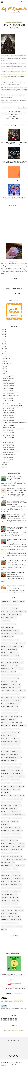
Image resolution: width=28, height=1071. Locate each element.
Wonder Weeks (15, 919)
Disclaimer (3, 1065)
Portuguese (14, 834)
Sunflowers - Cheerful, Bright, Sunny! (11, 450)
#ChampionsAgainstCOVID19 (8, 605)
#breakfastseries (5, 633)
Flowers (11, 719)
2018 (3, 343)
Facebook (14, 710)
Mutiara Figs (4, 805)
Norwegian (4, 811)
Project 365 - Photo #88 (8, 383)
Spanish (15, 872)
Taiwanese (14, 891)
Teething (3, 894)
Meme (20, 786)
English (3, 706)
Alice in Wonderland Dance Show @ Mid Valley (14, 407)
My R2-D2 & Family (7, 387)
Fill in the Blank (5, 716)
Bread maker (4, 662)
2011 (3, 355)
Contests (14, 687)
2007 (3, 467)
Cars (2, 671)
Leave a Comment (6, 107)
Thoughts (4, 900)
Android (3, 643)
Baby (20, 643)
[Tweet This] (20, 107)
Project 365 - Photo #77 (8, 415)
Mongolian (4, 799)
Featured (12, 713)
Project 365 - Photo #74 (8, 425)
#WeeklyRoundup (6, 627)
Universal (4, 907)
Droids (3, 697)
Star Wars (4, 875)
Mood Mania (15, 799)
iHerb (2, 929)
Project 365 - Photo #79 (8, 410)
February (5, 461)
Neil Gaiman (15, 805)
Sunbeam (3, 881)
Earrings (20, 697)
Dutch (11, 697)
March (5, 373)
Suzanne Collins (5, 888)
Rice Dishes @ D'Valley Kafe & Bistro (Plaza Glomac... (15, 422)
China (2, 678)
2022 (3, 336)
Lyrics (11, 776)
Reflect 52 (4, 849)
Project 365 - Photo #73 (8, 430)
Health (16, 741)
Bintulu (3, 652)
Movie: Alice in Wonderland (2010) (11, 382)
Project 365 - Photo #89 (8, 378)
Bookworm (4, 659)
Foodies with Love (6, 722)
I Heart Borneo (14, 751)
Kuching (3, 770)
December (6, 358)
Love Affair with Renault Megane (10, 392)
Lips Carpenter (16, 773)
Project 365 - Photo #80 (8, 408)
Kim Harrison (4, 767)
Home (14, 744)
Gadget (21, 725)
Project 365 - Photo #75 (8, 420)
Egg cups (3, 703)
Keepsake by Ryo (5, 764)
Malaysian (4, 783)
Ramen (19, 843)
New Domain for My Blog (8, 376)
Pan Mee (3, 821)
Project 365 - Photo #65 (8, 445)
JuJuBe (12, 760)
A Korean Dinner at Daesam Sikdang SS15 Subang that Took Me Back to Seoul (17, 502)
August (5, 365)
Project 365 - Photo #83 (8, 397)
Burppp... (12, 665)
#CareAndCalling (17, 601)
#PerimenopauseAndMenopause (9, 614)
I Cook (3, 751)
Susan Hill (4, 884)
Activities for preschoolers (8, 640)
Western (3, 919)
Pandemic (3, 824)
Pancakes (12, 821)
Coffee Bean (4, 684)
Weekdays (3, 916)
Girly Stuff (4, 732)
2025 (3, 331)
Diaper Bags (4, 694)
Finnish (3, 719)
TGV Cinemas (4, 891)
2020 (3, 339)
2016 (3, 346)
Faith (2, 713)
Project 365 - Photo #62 (8, 452)
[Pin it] (25, 107)
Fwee (13, 725)
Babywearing (4, 646)
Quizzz (3, 840)
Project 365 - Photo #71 (8, 434)
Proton (16, 837)
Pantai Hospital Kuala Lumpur (9, 827)
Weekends (14, 916)
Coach (12, 681)
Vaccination (15, 907)
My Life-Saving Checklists (15, 550)
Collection (4, 687)
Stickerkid (18, 878)
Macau (3, 779)
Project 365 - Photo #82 (8, 398)
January (5, 462)
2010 (3, 356)
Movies (14, 802)
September (6, 363)
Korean (15, 767)
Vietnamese (17, 910)
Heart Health (4, 744)
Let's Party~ (4, 773)
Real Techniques (17, 846)
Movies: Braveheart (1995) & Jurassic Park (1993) (14, 429)
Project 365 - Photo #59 (8, 459)
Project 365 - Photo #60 (8, 457)
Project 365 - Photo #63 (8, 449)
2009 (3, 464)
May (4, 370)
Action (17, 633)
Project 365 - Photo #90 (8, 375)
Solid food (4, 872)
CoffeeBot (15, 684)
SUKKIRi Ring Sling (15, 856)
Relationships (15, 849)
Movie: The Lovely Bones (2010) (10, 419)
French (17, 722)
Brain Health (16, 659)
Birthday (12, 652)
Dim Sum (14, 694)
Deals (21, 690)
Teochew (12, 894)
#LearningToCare (6, 611)
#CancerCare (4, 601)
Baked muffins (16, 646)
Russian (3, 856)
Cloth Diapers (12, 678)
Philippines (4, 834)
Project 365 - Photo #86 (8, 388)
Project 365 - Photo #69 (8, 437)
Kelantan (16, 764)
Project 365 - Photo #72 (8, 432)
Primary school (5, 837)
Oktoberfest (14, 811)
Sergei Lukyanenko (6, 865)
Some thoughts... (7, 380)
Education (16, 700)
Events (12, 706)
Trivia (2, 903)
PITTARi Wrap (15, 818)
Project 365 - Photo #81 (8, 400)
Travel (14, 900)
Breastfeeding (16, 662)
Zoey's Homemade (6, 926)
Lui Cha (3, 776)
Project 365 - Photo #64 (8, 447)
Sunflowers (13, 881)
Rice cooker (13, 853)
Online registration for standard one (11, 814)
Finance (16, 716)
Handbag (13, 738)
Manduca (3, 786)
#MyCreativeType (19, 611)
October (5, 361)
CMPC (12, 668)
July (4, 366)
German (15, 729)
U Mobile (12, 903)
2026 (3, 329)
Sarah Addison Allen (17, 859)
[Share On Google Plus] (23, 107)
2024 (3, 333)
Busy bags (4, 668)
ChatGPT (11, 671)
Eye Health (4, 710)
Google (3, 735)
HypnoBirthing (14, 748)
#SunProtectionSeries (7, 624)
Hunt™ (3, 748)
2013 (3, 351)
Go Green (14, 732)
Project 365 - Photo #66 (8, 444)
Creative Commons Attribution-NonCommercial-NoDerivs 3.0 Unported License (12, 1002)
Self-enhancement (6, 862)
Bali (2, 649)
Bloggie (3, 655)
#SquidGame (4, 620)
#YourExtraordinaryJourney (9, 630)
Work (2, 923)
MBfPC (20, 776)
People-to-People (6, 830)
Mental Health (5, 789)
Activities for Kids (6, 636)
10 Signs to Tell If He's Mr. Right (10, 413)
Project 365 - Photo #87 (8, 385)
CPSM (19, 668)
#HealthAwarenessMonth (8, 608)
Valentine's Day (5, 910)
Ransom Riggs (5, 846)
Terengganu (4, 897)
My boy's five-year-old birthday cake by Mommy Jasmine (15, 478)
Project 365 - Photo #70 (8, 435)
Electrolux (13, 703)
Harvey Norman (5, 741)
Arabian (13, 643)
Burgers (3, 665)
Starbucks (14, 875)
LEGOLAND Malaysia (15, 770)
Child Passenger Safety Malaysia (10, 675)
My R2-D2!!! (5, 402)
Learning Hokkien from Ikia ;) (9, 454)
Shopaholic (19, 865)
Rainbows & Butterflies (7, 843)
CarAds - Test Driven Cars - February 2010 (12, 405)
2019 (3, 341)
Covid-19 (3, 690)
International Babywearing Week (10, 757)
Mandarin (14, 783)
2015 (3, 348)
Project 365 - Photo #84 (8, 393)
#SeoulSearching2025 (7, 617)
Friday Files (4, 725)
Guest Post (4, 738)
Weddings (11, 913)
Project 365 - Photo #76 (8, 417)
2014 (3, 350)
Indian (3, 754)
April (4, 371)
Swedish (17, 888)
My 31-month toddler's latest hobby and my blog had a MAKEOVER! (17, 528)
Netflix (3, 808)
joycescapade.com (5, 261)
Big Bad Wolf (11, 649)
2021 (3, 338)
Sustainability (15, 884)
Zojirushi (17, 926)
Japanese (3, 760)
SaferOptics (4, 859)
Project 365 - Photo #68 (8, 439)
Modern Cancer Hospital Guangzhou (11, 795)
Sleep (13, 869)
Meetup (12, 786)
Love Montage (6, 440)
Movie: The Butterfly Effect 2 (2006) (11, 395)
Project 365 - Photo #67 (8, 442)
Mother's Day (4, 802)
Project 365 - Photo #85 (8, 390)
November (6, 360)
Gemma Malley (5, 729)
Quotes (12, 840)
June (4, 368)
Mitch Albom (4, 792)
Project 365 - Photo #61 (8, 456)
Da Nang (13, 690)
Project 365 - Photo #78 (8, 412)
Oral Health (4, 818)
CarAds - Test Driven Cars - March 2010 (12, 403)
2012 (3, 353)
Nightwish (12, 808)
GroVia (12, 735)
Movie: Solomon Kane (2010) (9, 424)
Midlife (15, 789)
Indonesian (13, 754)
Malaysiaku (12, 779)
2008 (3, 466)
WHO (2, 913)
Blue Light (14, 655)
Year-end (12, 923)
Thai (14, 897)
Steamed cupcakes (6, 878)
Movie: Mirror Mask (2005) (9, 427)
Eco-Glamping (5, 700)
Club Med (3, 681)
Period (17, 830)
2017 (3, 344)
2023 (3, 334)
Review (3, 853)
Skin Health (4, 869)
